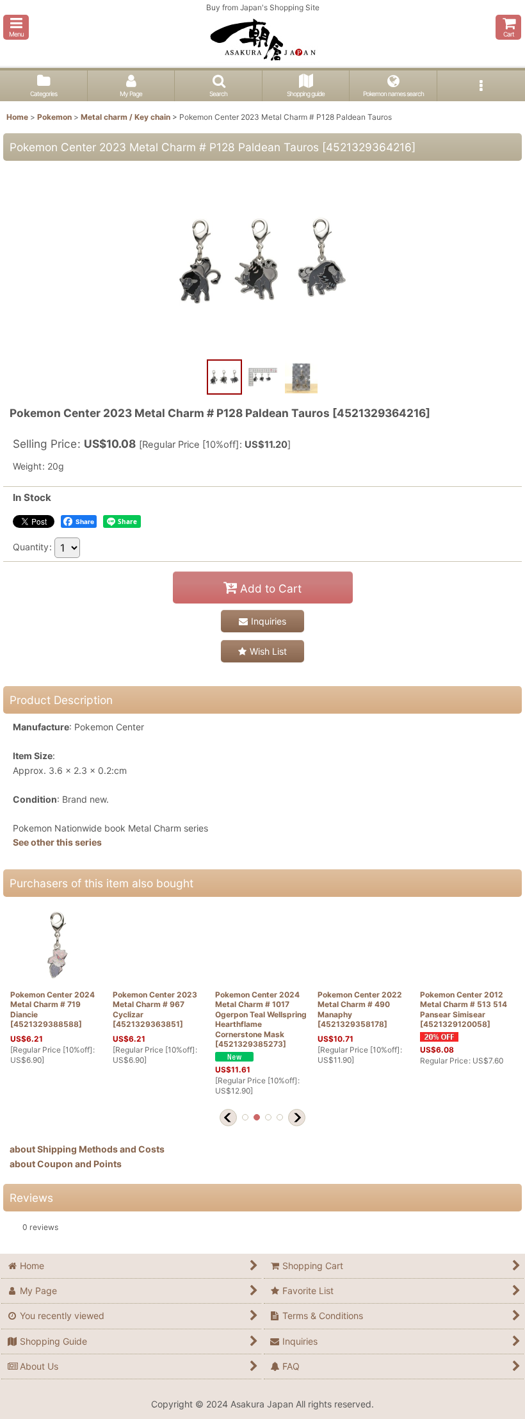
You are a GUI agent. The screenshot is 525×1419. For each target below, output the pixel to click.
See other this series (57, 842)
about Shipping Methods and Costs (87, 1149)
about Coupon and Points (66, 1163)
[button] (16, 27)
